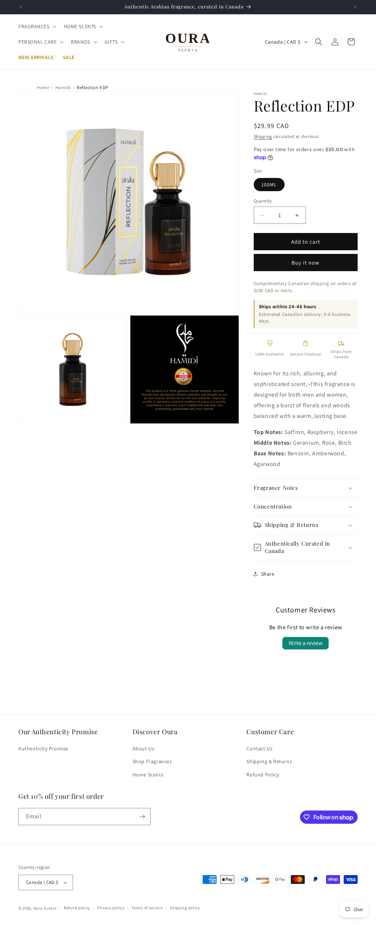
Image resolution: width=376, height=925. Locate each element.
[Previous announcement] (21, 7)
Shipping (263, 136)
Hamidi (63, 87)
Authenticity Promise (43, 748)
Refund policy (77, 907)
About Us (144, 748)
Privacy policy (110, 907)
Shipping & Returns (269, 761)
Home (43, 87)
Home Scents (148, 774)
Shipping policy (185, 907)
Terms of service (146, 907)
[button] (36, 26)
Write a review (305, 643)
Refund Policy (262, 774)
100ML (269, 184)
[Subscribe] (142, 816)
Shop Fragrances (152, 761)
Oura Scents (45, 908)
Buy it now (305, 262)
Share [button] (268, 574)
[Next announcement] (355, 7)
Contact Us (259, 748)
